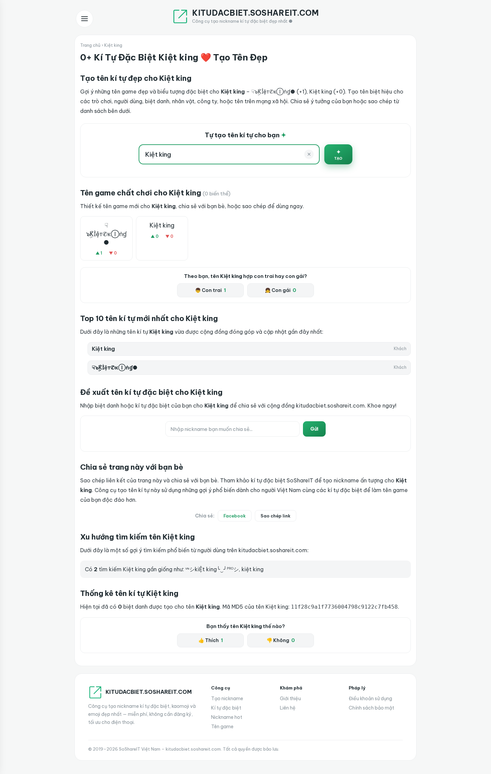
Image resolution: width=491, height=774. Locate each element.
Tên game (222, 727)
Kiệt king (162, 225)
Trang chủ (90, 45)
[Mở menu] (84, 18)
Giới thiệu (290, 698)
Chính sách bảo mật (371, 708)
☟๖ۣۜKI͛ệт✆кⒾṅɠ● (106, 233)
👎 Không (281, 640)
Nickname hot (226, 717)
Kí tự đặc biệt (226, 708)
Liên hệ (288, 708)
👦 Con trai (210, 290)
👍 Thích (210, 640)
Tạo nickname (227, 698)
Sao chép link (276, 515)
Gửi (314, 429)
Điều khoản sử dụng (370, 698)
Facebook (234, 515)
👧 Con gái (280, 290)
